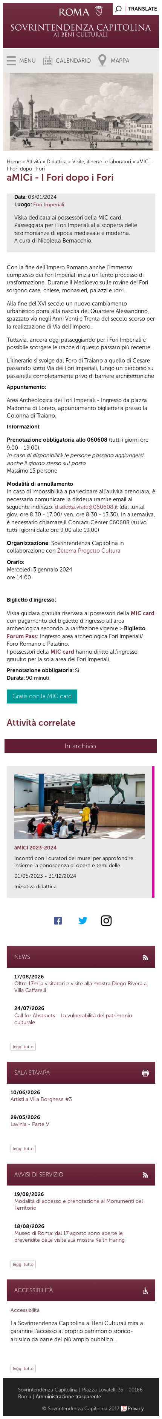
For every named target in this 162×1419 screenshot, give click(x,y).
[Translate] (134, 7)
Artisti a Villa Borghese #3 (41, 1099)
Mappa (120, 60)
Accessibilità (25, 1310)
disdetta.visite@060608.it (86, 507)
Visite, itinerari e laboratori (101, 161)
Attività (33, 161)
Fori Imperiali (48, 204)
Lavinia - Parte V (30, 1124)
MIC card (142, 613)
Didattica (57, 161)
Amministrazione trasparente (68, 1396)
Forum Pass (22, 636)
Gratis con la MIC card (42, 696)
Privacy (136, 1408)
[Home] (81, 30)
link (149, 889)
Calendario (73, 60)
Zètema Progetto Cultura (89, 550)
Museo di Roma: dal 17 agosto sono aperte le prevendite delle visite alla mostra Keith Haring (69, 1236)
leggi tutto (23, 1046)
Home (14, 161)
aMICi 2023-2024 (35, 848)
